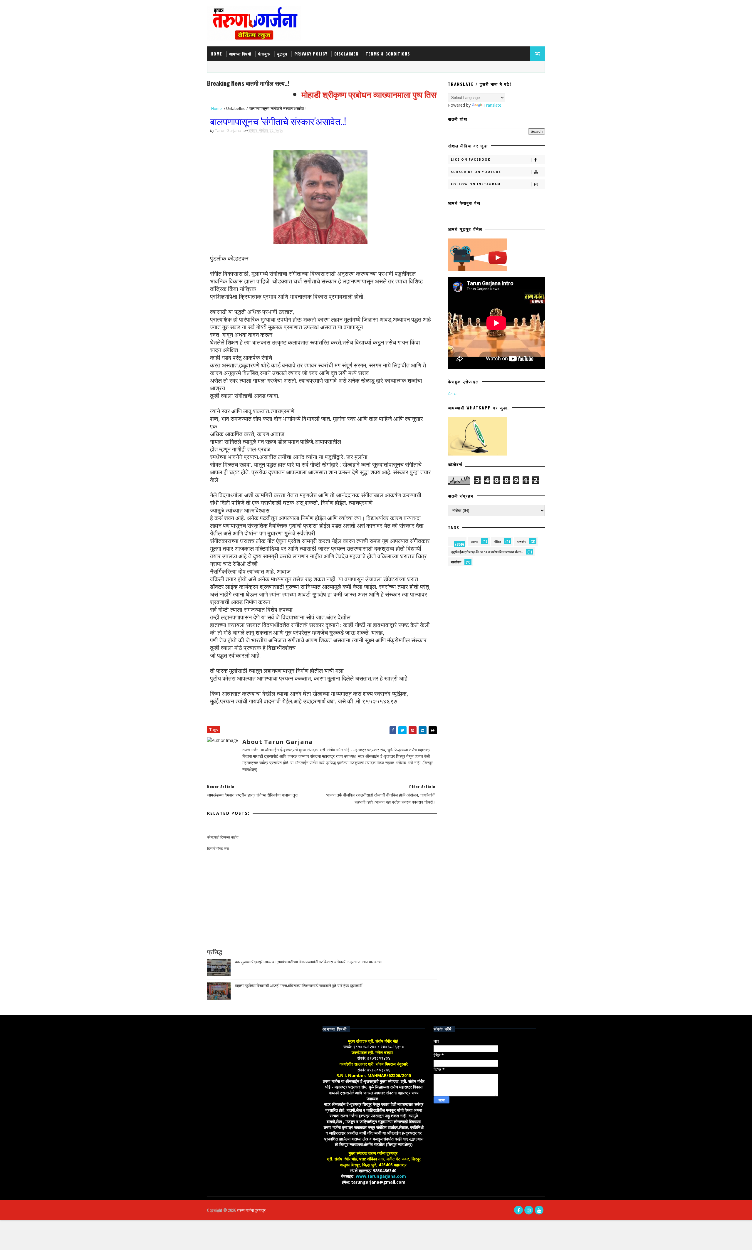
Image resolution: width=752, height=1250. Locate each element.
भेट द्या (452, 393)
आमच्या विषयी (240, 54)
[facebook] (518, 1210)
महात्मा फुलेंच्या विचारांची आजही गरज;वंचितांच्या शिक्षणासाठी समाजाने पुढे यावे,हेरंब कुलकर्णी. (299, 985)
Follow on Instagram (476, 184)
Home (216, 54)
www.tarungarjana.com (381, 1176)
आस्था (474, 541)
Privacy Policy (310, 54)
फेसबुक (264, 54)
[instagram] (528, 1210)
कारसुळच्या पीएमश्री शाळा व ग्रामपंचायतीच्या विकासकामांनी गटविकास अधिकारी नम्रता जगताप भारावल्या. (308, 961)
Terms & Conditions (388, 54)
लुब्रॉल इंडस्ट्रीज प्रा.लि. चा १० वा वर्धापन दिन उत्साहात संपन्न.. (487, 552)
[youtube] (539, 1210)
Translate (492, 105)
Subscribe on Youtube (476, 172)
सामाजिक (456, 562)
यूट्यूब (282, 54)
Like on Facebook (471, 159)
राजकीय (521, 541)
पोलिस (497, 541)
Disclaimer (346, 54)
